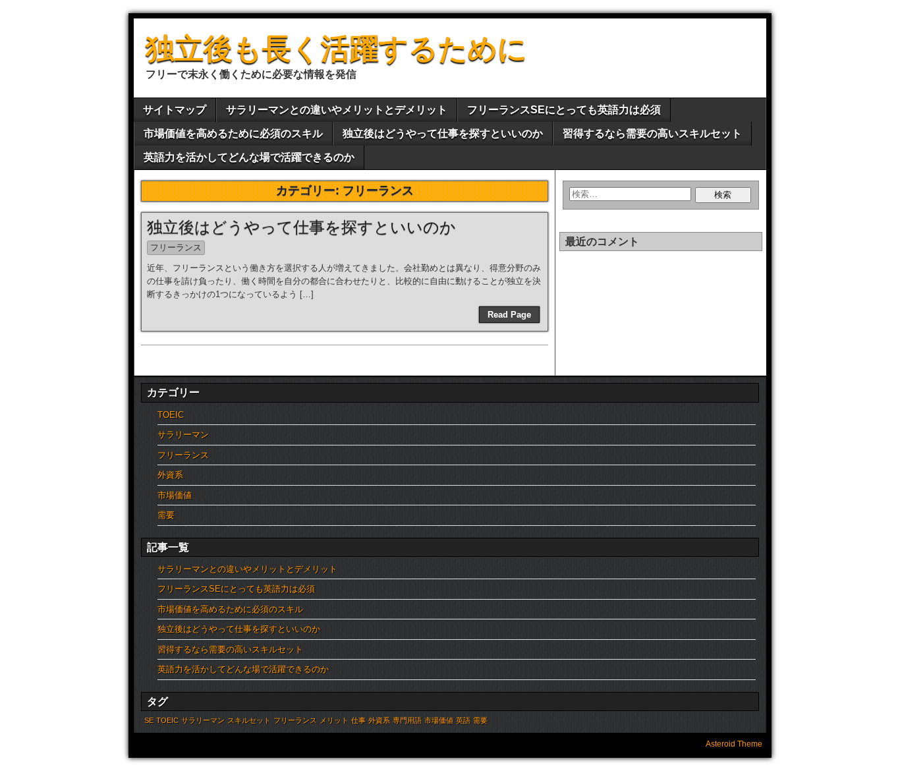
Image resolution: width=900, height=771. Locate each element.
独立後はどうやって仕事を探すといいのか (443, 133)
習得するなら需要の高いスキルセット (652, 133)
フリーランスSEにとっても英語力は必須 (564, 109)
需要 (166, 515)
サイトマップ (174, 109)
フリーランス (176, 247)
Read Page (509, 315)
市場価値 (174, 495)
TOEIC (170, 415)
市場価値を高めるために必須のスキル (233, 133)
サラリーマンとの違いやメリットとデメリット (336, 109)
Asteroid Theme (734, 744)
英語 (463, 720)
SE (149, 720)
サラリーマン (183, 435)
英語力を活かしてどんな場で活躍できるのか (249, 157)
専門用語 (407, 720)
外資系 (170, 475)
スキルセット (249, 720)
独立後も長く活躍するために (336, 48)
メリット (334, 720)
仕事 (358, 720)
